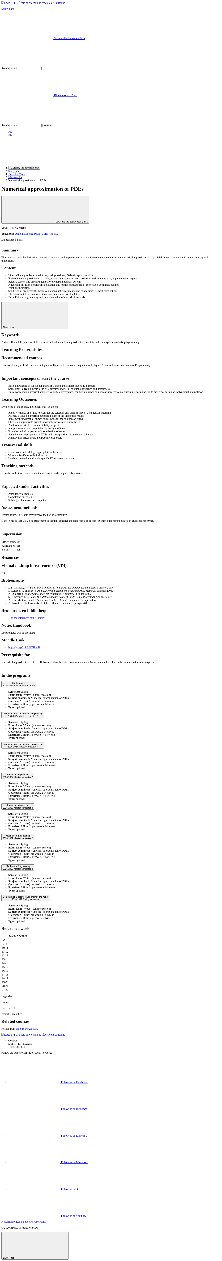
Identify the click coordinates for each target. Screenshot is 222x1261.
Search (5, 68)
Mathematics (15, 177)
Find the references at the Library (26, 617)
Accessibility (8, 1221)
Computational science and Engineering (22, 714)
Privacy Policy (38, 1221)
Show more (9, 327)
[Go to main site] (34, 164)
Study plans (7, 8)
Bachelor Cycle (16, 174)
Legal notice (23, 1221)
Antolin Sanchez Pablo (27, 233)
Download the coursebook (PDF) (71, 221)
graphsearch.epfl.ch (26, 1028)
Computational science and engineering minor (25, 898)
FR (10, 131)
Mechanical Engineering (18, 837)
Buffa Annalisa (50, 233)
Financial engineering (18, 776)
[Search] (27, 122)
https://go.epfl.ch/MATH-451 (24, 647)
